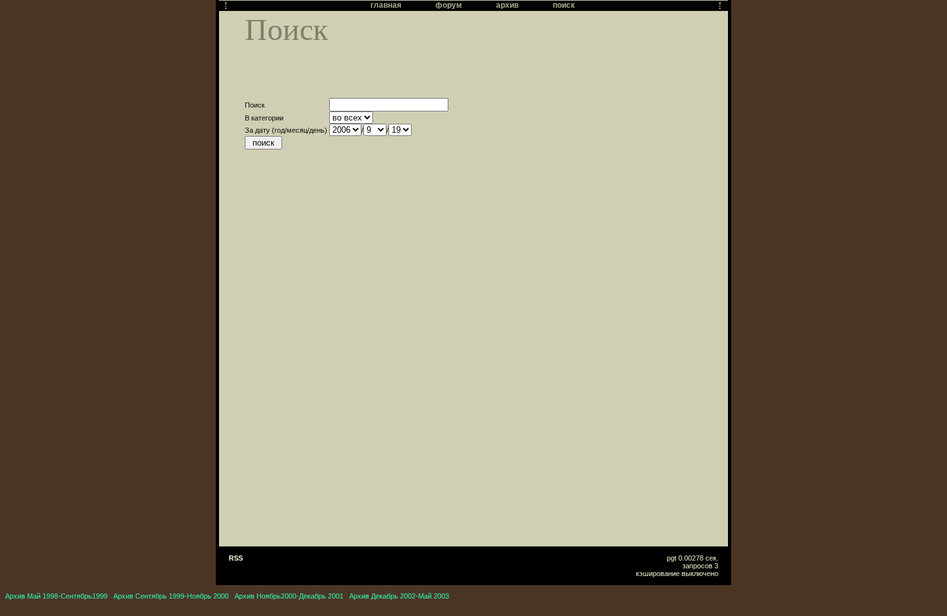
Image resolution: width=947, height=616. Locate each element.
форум (448, 5)
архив (507, 5)
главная (385, 5)
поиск (564, 5)
